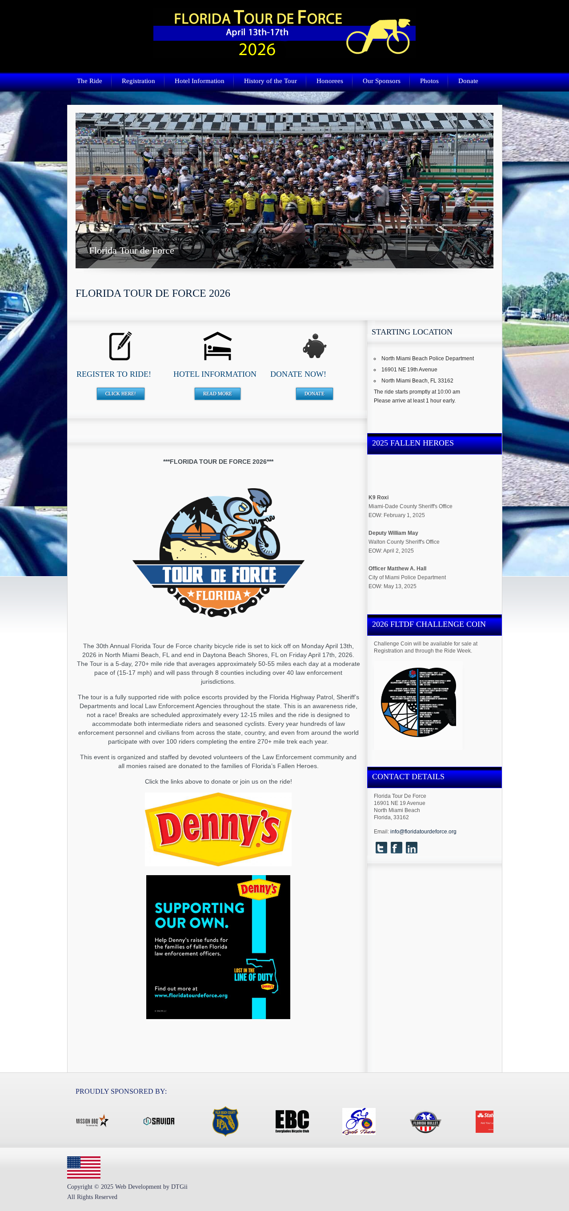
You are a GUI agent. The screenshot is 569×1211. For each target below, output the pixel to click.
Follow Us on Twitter (381, 847)
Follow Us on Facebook (396, 847)
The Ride (89, 80)
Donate (468, 80)
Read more (217, 393)
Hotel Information (199, 80)
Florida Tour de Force (284, 190)
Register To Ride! (113, 374)
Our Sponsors (382, 80)
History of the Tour (270, 80)
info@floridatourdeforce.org (423, 832)
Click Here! (120, 393)
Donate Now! (298, 374)
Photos (429, 80)
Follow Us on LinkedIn (411, 847)
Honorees (330, 80)
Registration (138, 80)
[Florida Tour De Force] (284, 53)
